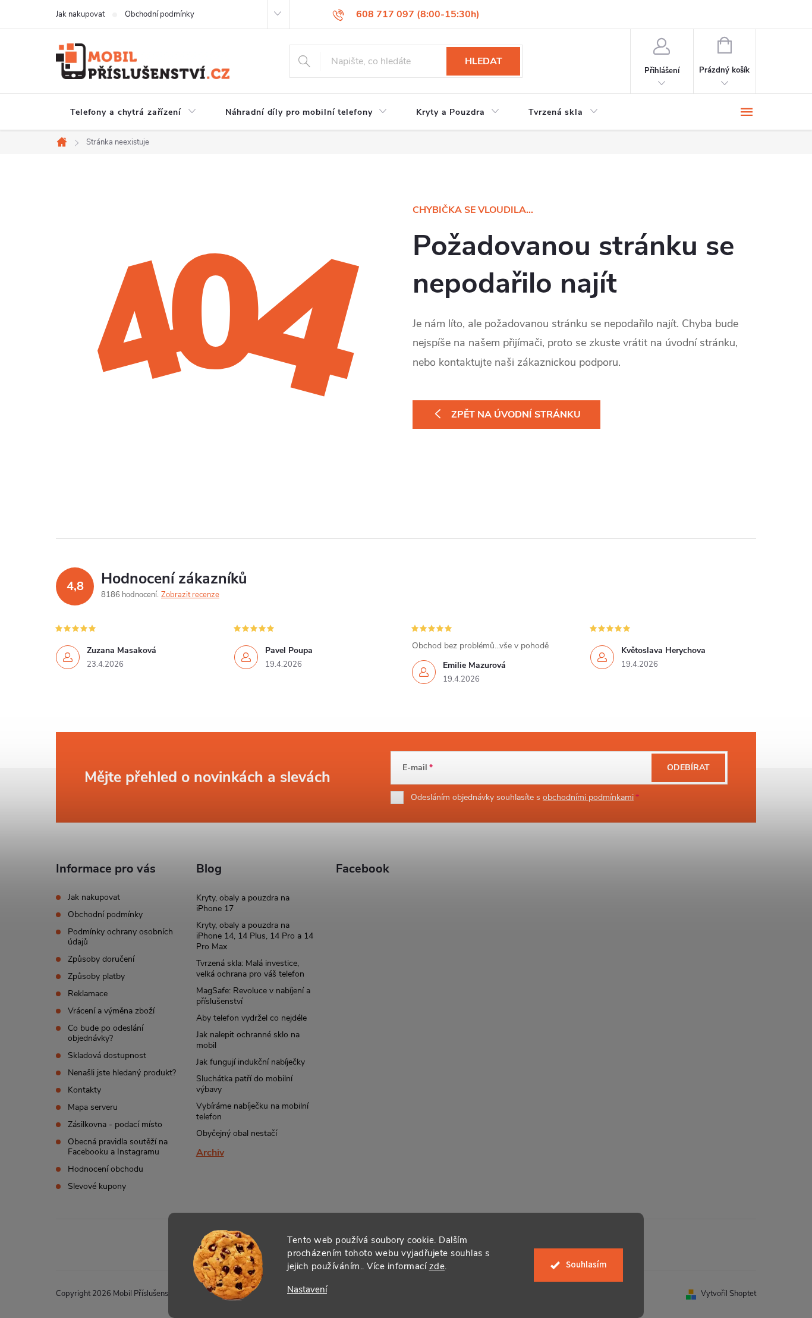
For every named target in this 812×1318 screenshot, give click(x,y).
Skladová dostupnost (107, 1055)
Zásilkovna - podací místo (115, 1124)
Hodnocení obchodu (105, 1169)
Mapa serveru (93, 1107)
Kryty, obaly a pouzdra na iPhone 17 (242, 903)
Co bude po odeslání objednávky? (105, 1033)
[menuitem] (133, 112)
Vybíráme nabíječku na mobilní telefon (252, 1111)
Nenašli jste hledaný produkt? (122, 1072)
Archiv (210, 1152)
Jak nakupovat (80, 14)
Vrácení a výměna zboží (111, 1010)
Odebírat (688, 767)
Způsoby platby (96, 976)
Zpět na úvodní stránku (516, 414)
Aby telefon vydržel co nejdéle (251, 1018)
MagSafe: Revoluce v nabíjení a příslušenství (253, 996)
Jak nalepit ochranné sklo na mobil (248, 1040)
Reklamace (88, 993)
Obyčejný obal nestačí (236, 1133)
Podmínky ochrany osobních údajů (120, 936)
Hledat (483, 61)
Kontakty (84, 1090)
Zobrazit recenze (190, 594)
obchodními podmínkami (588, 797)
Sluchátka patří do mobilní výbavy (244, 1084)
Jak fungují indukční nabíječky (250, 1062)
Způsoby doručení (101, 959)
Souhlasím (586, 1265)
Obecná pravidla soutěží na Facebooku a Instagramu (118, 1146)
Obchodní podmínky (159, 14)
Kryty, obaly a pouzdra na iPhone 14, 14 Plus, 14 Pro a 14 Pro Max (254, 936)
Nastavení (307, 1289)
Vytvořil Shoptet (728, 1293)
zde (437, 1266)
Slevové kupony (97, 1186)
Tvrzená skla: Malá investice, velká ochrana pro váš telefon (250, 969)
